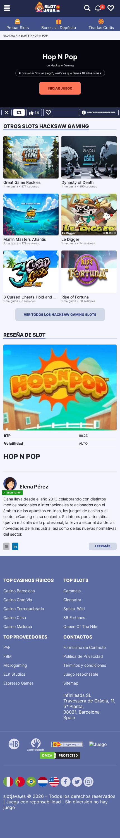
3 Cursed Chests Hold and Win (31, 297)
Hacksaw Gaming (62, 65)
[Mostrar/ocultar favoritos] (111, 8)
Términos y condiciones (84, 665)
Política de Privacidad (83, 656)
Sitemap (70, 683)
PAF (6, 647)
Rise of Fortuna (75, 297)
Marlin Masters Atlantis (24, 239)
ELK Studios (14, 674)
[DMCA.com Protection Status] (60, 755)
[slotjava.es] (48, 8)
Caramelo (72, 590)
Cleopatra (72, 599)
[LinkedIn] (15, 546)
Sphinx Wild (74, 608)
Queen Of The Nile (80, 626)
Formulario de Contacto (84, 647)
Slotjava (10, 35)
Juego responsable (80, 674)
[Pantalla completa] (6, 112)
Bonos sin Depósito (58, 27)
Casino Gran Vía (17, 599)
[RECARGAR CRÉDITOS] (19, 112)
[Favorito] (48, 112)
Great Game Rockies (22, 182)
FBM (7, 656)
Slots (25, 35)
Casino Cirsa (14, 617)
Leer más (102, 546)
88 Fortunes (74, 617)
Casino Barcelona (19, 590)
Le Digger (70, 239)
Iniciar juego (60, 88)
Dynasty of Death (77, 182)
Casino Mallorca (17, 626)
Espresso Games (18, 683)
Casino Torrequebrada (23, 608)
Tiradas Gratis (101, 27)
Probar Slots (17, 27)
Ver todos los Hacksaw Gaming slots (60, 314)
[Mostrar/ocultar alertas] (87, 8)
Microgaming (15, 665)
